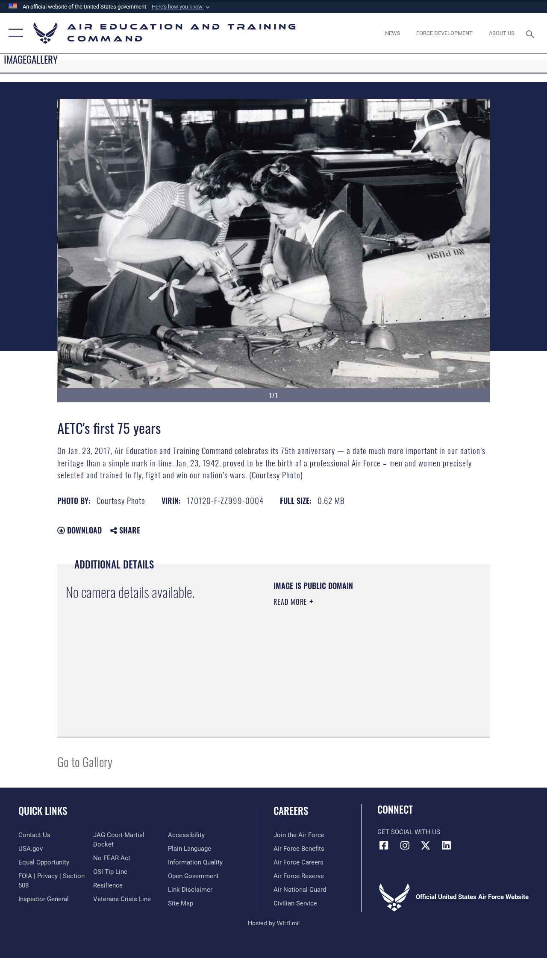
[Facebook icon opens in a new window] (383, 845)
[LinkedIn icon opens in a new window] (446, 845)
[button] (182, 7)
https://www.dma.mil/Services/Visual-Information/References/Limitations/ (350, 674)
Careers (291, 811)
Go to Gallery (84, 761)
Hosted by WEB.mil (274, 923)
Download (83, 530)
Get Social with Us (408, 832)
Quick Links (42, 811)
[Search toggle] (531, 33)
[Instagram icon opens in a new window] (404, 845)
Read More (291, 602)
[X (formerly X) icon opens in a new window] (425, 845)
